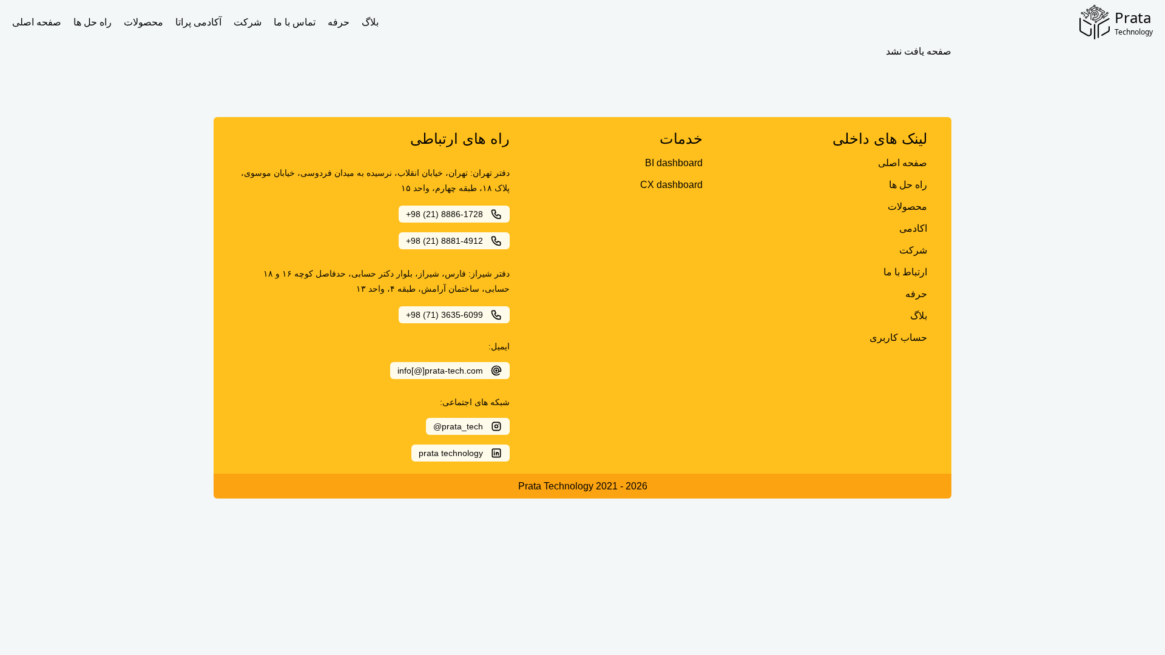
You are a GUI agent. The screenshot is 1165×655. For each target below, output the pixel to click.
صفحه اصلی (36, 22)
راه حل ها (92, 22)
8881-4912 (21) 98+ (444, 241)
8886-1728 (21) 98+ (444, 214)
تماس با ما (295, 22)
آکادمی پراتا (198, 22)
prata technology (451, 453)
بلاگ (370, 22)
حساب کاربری (898, 337)
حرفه (339, 22)
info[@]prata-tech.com (440, 370)
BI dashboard (674, 163)
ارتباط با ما (905, 272)
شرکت (248, 22)
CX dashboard (671, 185)
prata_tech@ (458, 426)
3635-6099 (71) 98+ (444, 315)
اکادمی (913, 228)
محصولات (143, 22)
